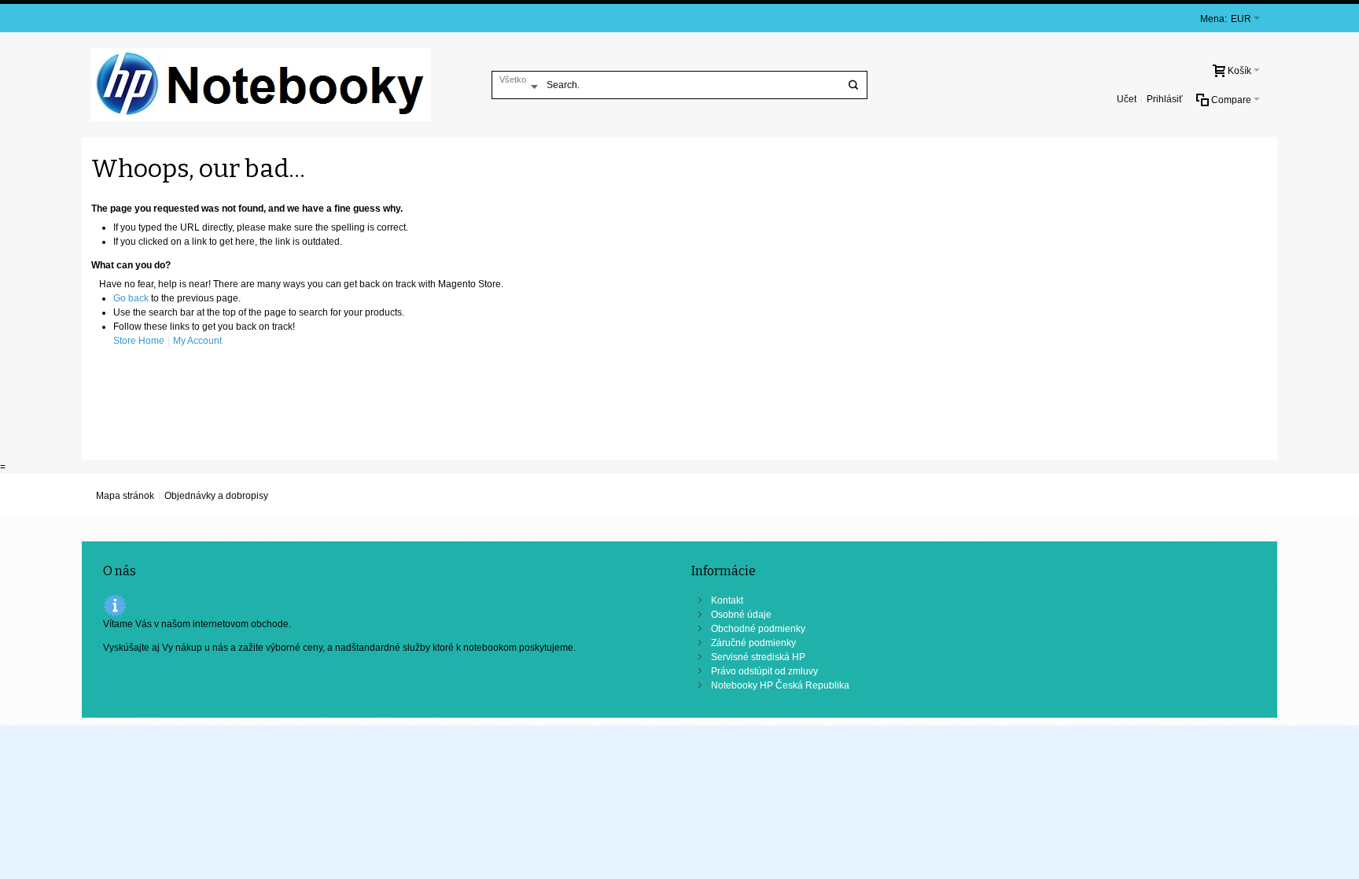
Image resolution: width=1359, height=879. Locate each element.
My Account (197, 340)
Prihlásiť (1165, 99)
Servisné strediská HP (758, 657)
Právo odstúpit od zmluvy (764, 671)
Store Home (138, 340)
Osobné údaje (741, 614)
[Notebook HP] (261, 84)
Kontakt (727, 600)
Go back (131, 298)
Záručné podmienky (753, 642)
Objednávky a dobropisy (216, 495)
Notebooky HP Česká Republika (780, 685)
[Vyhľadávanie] (853, 85)
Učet (1126, 99)
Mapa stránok (125, 495)
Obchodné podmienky (758, 628)
